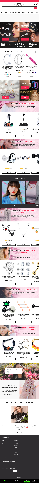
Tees (16, 12)
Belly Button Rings (27, 104)
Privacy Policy (25, 479)
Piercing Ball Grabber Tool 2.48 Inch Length (31, 67)
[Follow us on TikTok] (12, 474)
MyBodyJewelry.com (19, 477)
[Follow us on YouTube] (10, 474)
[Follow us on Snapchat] (14, 474)
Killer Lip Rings (28, 142)
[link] (4, 74)
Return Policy (16, 454)
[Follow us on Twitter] (5, 474)
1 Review (11, 168)
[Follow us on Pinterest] (9, 474)
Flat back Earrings (27, 251)
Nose (2, 12)
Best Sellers (24, 12)
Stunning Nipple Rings (28, 212)
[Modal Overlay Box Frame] (19, 481)
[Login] (34, 4)
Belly (10, 12)
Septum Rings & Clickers (28, 328)
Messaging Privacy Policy (32, 479)
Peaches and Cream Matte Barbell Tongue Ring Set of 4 (23, 315)
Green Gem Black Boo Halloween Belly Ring (8, 129)
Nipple (6, 12)
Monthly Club (16, 443)
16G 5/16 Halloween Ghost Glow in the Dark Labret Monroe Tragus (8, 167)
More (37, 12)
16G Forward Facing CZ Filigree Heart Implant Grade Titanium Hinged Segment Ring (23, 353)
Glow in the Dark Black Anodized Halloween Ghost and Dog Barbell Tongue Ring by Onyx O (8, 315)
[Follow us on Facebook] (3, 474)
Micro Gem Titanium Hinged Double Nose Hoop (19, 67)
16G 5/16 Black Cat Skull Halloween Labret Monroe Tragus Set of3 (23, 167)
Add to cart (15, 372)
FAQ (2, 445)
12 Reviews (11, 240)
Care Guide (16, 450)
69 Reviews (25, 277)
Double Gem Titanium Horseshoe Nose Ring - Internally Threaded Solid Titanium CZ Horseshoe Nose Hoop (7, 68)
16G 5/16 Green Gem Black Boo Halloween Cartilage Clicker (9, 353)
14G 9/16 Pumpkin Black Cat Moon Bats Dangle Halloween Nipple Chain (23, 239)
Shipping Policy (16, 452)
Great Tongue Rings (28, 290)
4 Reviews (25, 316)
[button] (34, 52)
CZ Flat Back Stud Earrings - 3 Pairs (23, 276)
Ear (28, 12)
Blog (2, 447)
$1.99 (13, 12)
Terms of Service (20, 479)
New (19, 12)
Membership (16, 445)
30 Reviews (25, 129)
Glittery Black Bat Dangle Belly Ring (23, 128)
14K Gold (32, 12)
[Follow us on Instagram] (7, 474)
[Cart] (36, 4)
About (3, 443)
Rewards (15, 447)
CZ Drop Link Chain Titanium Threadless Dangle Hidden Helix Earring (8, 277)
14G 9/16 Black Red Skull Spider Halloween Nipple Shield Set (9, 239)
